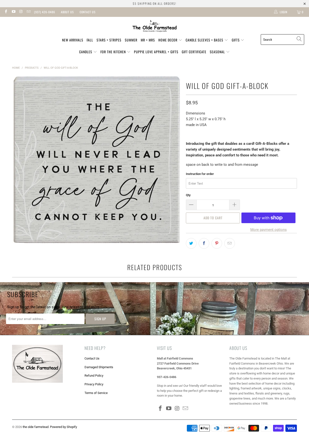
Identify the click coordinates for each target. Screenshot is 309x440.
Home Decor (168, 39)
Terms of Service (96, 393)
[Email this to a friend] (229, 243)
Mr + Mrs (148, 39)
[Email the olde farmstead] (28, 12)
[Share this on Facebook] (204, 243)
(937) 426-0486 (44, 12)
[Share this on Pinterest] (216, 243)
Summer (131, 39)
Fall (90, 39)
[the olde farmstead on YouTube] (13, 12)
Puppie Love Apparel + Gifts (156, 51)
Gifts (236, 39)
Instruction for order (200, 174)
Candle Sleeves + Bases (205, 39)
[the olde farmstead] (154, 26)
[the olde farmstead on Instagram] (21, 12)
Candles (86, 51)
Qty (188, 195)
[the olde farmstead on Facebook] (6, 12)
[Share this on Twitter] (191, 243)
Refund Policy (93, 375)
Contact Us (88, 12)
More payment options (268, 229)
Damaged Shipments (98, 367)
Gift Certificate (194, 51)
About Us (67, 12)
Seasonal (218, 51)
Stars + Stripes (109, 39)
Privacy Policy (93, 384)
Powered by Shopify (63, 427)
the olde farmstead (36, 427)
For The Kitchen (113, 51)
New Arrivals (72, 39)
